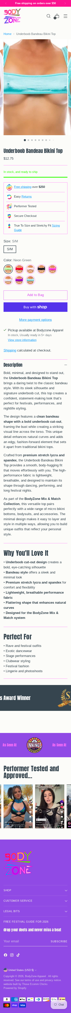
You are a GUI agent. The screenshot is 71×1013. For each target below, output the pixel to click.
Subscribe (59, 941)
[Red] (19, 269)
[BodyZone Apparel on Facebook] (6, 956)
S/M (10, 249)
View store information (22, 340)
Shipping (10, 350)
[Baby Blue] (30, 280)
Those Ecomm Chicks (35, 984)
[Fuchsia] (52, 269)
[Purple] (19, 280)
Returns (26, 196)
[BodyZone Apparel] (12, 16)
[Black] (41, 269)
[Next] (65, 3)
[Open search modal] (48, 16)
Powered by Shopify (15, 988)
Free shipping (22, 186)
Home (7, 34)
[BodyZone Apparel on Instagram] (12, 956)
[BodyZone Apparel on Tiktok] (18, 956)
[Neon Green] (8, 269)
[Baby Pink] (30, 269)
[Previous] (6, 3)
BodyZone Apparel (36, 976)
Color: (17, 260)
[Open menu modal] (65, 16)
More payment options (35, 320)
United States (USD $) (21, 970)
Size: (11, 241)
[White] (8, 280)
